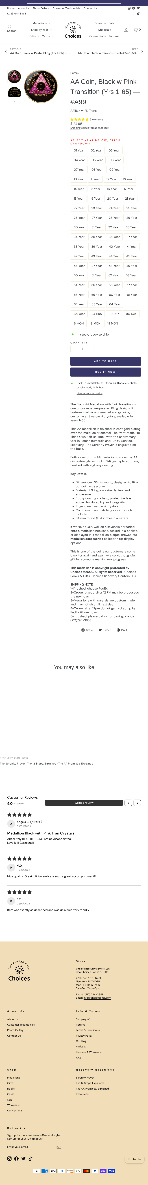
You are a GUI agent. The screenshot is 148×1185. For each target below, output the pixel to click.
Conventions (97, 36)
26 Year (79, 218)
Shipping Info (83, 1019)
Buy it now (105, 371)
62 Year (79, 304)
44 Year (114, 256)
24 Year (114, 208)
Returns (80, 1024)
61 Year (132, 295)
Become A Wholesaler (89, 1052)
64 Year (114, 304)
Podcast (113, 36)
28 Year (114, 218)
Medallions (39, 23)
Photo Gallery (41, 8)
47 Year (97, 266)
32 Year (113, 227)
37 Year (132, 237)
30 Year (79, 227)
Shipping (75, 127)
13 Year (128, 179)
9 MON (96, 323)
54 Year (79, 285)
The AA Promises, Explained (75, 763)
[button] (80, 119)
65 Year (79, 314)
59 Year (96, 295)
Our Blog (81, 1041)
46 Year (79, 266)
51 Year (96, 275)
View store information (90, 393)
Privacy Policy (84, 1035)
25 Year (131, 208)
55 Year (96, 285)
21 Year (130, 198)
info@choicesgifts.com (97, 997)
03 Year (114, 150)
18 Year (79, 198)
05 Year (97, 160)
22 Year (79, 208)
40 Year (114, 247)
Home (10, 8)
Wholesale (104, 30)
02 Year (96, 150)
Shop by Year (40, 30)
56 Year (114, 285)
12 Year (111, 179)
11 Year (95, 179)
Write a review (84, 803)
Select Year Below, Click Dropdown (95, 142)
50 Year (79, 275)
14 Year (79, 189)
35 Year (96, 237)
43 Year (96, 256)
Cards (46, 36)
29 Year (131, 218)
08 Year (97, 170)
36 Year (114, 237)
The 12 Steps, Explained (41, 763)
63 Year (97, 304)
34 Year (79, 237)
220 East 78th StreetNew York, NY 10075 (88, 979)
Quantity (79, 342)
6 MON (79, 323)
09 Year (115, 170)
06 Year (115, 160)
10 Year (79, 179)
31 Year (96, 227)
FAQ (78, 1057)
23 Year (96, 208)
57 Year (132, 285)
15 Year (95, 189)
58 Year (79, 295)
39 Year (96, 247)
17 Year (128, 189)
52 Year (113, 275)
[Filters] (128, 803)
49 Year (131, 266)
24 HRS (97, 314)
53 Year (131, 275)
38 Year (79, 247)
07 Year (79, 170)
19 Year (95, 198)
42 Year (79, 256)
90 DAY (131, 314)
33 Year (131, 227)
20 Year (112, 198)
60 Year (114, 295)
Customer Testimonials (66, 8)
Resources (82, 1094)
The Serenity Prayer (12, 763)
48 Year (114, 266)
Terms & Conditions (88, 1030)
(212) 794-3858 (16, 13)
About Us (23, 8)
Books (99, 23)
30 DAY (114, 314)
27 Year (97, 218)
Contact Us (90, 8)
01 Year (79, 150)
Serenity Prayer (85, 1077)
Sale (111, 23)
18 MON (112, 323)
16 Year (112, 189)
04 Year (79, 160)
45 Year (131, 256)
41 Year (132, 247)
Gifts (32, 36)
